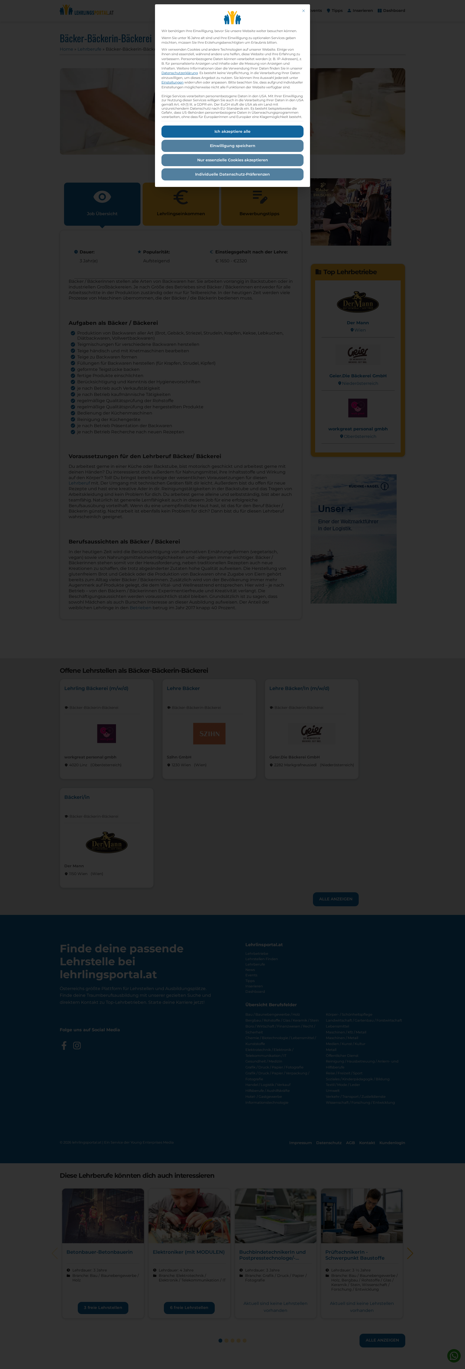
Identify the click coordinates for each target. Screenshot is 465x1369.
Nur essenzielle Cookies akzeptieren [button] (232, 160)
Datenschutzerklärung (179, 73)
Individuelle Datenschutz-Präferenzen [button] (232, 174)
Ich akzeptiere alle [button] (232, 131)
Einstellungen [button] (172, 82)
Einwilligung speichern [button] (232, 145)
